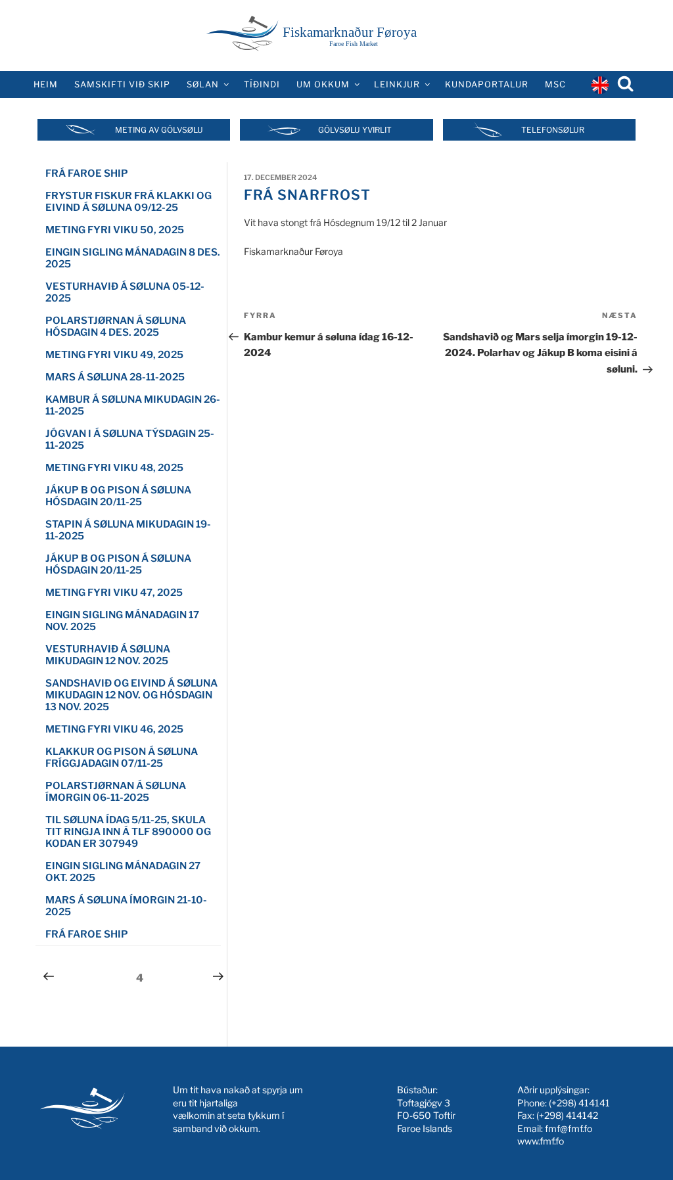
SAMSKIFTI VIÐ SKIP (122, 84)
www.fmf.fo (540, 1140)
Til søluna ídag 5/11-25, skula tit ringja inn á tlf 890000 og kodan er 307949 (128, 832)
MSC (555, 84)
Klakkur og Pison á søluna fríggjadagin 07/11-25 (121, 757)
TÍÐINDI (262, 84)
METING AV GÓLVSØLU (159, 130)
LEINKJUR (397, 84)
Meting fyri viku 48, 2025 (114, 468)
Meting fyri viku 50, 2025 (114, 230)
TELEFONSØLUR (552, 130)
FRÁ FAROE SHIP (86, 173)
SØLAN (203, 84)
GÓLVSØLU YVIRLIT (355, 130)
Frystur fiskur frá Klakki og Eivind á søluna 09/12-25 (128, 202)
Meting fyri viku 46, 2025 (114, 729)
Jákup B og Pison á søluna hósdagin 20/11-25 (118, 496)
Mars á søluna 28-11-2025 (115, 377)
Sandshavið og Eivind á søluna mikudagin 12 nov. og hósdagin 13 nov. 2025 (131, 695)
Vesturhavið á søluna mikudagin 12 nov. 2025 (107, 655)
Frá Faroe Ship (86, 934)
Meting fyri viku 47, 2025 (114, 593)
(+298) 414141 (579, 1102)
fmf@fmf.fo (568, 1128)
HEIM (46, 84)
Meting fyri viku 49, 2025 (114, 355)
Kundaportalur (486, 84)
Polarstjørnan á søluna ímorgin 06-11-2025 (115, 792)
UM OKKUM (323, 84)
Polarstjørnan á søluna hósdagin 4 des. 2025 (115, 326)
